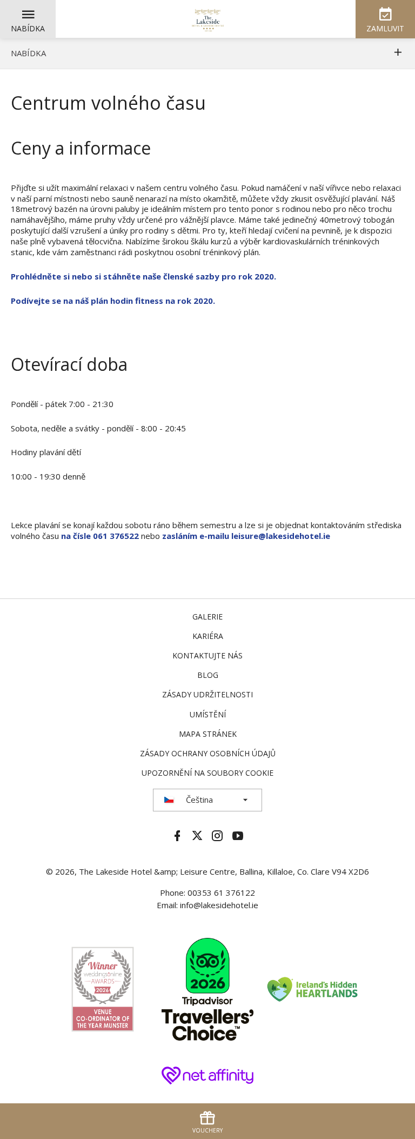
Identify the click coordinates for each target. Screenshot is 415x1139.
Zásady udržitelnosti (207, 694)
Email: (168, 905)
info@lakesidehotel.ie (219, 905)
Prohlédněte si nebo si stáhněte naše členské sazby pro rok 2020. (143, 276)
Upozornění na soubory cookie (207, 773)
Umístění (208, 714)
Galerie (207, 616)
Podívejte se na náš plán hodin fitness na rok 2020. (113, 300)
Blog (207, 675)
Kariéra (207, 636)
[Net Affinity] (207, 1073)
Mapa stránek (208, 734)
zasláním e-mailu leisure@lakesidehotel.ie (246, 535)
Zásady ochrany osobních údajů (208, 753)
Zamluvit (385, 28)
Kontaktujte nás (207, 655)
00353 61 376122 (221, 892)
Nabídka (28, 28)
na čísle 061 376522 (100, 535)
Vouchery (207, 1130)
